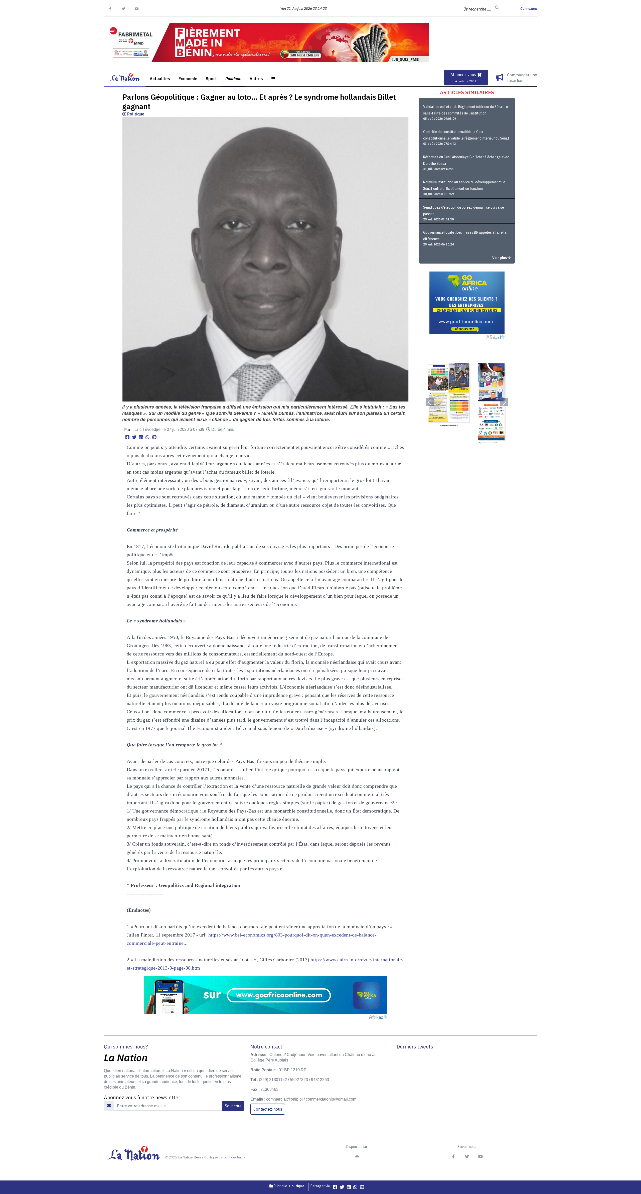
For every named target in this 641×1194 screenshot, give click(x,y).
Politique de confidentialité (224, 1157)
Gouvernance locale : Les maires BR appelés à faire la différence (465, 235)
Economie (188, 78)
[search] (497, 8)
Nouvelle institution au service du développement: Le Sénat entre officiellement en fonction (464, 185)
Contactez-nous (267, 1109)
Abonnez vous (463, 77)
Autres (256, 78)
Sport (211, 78)
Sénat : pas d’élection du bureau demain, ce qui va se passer (463, 210)
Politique (233, 78)
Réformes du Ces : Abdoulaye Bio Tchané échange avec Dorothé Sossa (466, 160)
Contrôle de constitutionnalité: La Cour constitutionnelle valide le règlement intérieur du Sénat (466, 135)
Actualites (160, 78)
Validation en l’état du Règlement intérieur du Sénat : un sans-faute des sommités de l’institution (466, 109)
